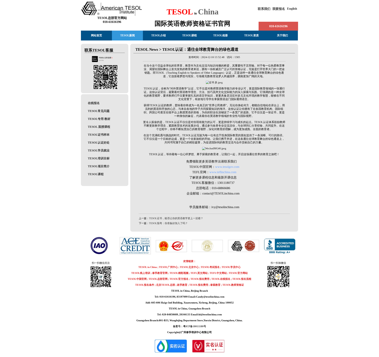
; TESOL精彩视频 (178, 273)
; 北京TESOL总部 (165, 284)
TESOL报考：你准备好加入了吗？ (168, 223)
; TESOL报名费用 (199, 278)
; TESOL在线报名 (220, 278)
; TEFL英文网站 (198, 273)
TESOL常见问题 (99, 111)
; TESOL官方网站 (237, 273)
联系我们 (264, 8)
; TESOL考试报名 (209, 267)
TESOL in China (148, 267)
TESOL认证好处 (99, 142)
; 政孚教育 (181, 284)
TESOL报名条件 (144, 284)
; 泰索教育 (214, 284)
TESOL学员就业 (99, 150)
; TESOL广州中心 (168, 267)
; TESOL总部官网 (157, 278)
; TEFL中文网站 (217, 273)
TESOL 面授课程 (99, 126)
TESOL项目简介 (99, 166)
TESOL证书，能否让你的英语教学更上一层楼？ (176, 218)
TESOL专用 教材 (99, 118)
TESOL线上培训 (140, 273)
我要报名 (278, 8)
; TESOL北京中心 (188, 267)
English (292, 8)
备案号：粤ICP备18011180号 (189, 326)
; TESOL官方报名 (178, 278)
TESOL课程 (96, 174)
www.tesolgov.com (227, 166)
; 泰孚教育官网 (159, 273)
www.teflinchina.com (222, 172)
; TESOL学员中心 (230, 267)
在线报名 (94, 103)
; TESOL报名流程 (241, 278)
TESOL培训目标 (99, 158)
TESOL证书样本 (99, 134)
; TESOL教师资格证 (232, 284)
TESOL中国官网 (137, 278)
